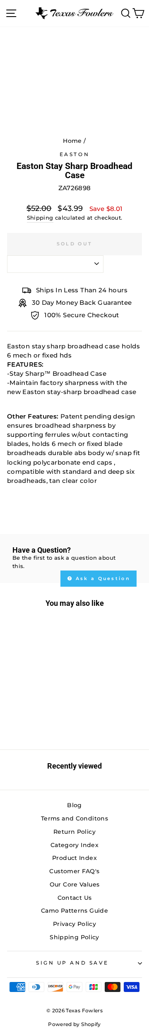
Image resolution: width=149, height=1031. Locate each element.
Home (72, 140)
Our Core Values (75, 884)
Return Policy (74, 831)
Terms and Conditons (74, 818)
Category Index (74, 845)
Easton (74, 154)
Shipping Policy (74, 937)
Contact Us (75, 897)
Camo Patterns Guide (74, 910)
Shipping (40, 218)
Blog (74, 805)
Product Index (74, 858)
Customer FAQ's (74, 871)
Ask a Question (102, 578)
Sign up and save (72, 963)
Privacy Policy (74, 924)
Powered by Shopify (74, 1024)
